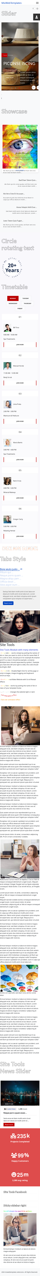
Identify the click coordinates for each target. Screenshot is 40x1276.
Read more (8, 603)
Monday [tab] (13, 298)
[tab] (20, 129)
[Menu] (37, 3)
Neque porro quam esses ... (15, 1113)
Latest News (12, 1109)
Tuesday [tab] (26, 298)
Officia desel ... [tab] (8, 581)
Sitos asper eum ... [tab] (10, 584)
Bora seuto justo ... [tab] (10, 569)
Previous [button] (34, 88)
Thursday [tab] (27, 303)
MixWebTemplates (11, 3)
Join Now (20, 345)
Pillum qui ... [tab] (6, 572)
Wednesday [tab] (13, 303)
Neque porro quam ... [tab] (11, 575)
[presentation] (1, 1104)
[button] (11, 88)
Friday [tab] (19, 308)
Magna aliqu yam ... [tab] (10, 578)
